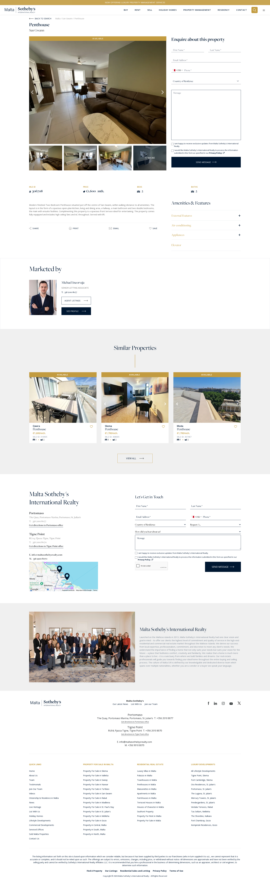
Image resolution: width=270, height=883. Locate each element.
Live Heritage (35, 807)
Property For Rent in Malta (149, 816)
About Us (33, 775)
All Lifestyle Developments (203, 771)
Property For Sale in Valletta (95, 775)
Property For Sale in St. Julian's (97, 811)
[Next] (93, 403)
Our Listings (111, 870)
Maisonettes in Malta (146, 789)
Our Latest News (120, 704)
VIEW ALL (131, 458)
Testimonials (35, 784)
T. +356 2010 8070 (38, 542)
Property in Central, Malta (94, 825)
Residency (224, 10)
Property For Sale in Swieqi (95, 780)
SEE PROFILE (72, 311)
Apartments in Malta (146, 793)
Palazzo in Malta (144, 775)
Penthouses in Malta (146, 784)
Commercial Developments (41, 825)
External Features (206, 215)
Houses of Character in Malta (150, 807)
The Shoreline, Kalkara (201, 816)
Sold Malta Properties (39, 834)
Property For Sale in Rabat (95, 798)
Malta (57, 18)
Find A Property (94, 870)
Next (162, 92)
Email (116, 228)
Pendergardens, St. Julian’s (203, 802)
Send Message (203, 162)
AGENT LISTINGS (72, 300)
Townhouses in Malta (147, 780)
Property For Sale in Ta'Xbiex (96, 789)
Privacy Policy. (216, 153)
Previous (32, 92)
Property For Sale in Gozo (95, 820)
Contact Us (34, 838)
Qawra (36, 426)
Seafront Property (145, 811)
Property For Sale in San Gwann (97, 793)
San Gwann (67, 18)
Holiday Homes (36, 816)
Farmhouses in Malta (146, 798)
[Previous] (32, 403)
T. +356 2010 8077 (69, 292)
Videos (32, 793)
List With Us (136, 704)
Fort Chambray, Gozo (201, 820)
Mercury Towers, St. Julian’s (203, 798)
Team (31, 780)
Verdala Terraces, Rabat (202, 807)
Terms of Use (176, 870)
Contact (241, 10)
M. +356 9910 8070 (38, 558)
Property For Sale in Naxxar (95, 784)
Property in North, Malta (94, 834)
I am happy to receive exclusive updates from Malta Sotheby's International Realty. (206, 145)
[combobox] (177, 70)
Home (32, 771)
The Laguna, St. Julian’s (201, 793)
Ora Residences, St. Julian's (203, 784)
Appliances (206, 235)
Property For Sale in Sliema (95, 771)
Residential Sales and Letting (135, 870)
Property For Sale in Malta (149, 820)
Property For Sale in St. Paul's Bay (98, 807)
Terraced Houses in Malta (149, 802)
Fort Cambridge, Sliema (201, 780)
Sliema (108, 426)
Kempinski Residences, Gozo (204, 825)
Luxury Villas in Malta (146, 771)
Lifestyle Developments (40, 820)
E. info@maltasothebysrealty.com (45, 554)
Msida (180, 426)
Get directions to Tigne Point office (46, 546)
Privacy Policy (160, 870)
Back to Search (43, 18)
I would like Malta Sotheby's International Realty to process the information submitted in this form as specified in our (206, 151)
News (31, 802)
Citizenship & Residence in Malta (44, 798)
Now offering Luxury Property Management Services (135, 2)
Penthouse (39, 429)
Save (155, 228)
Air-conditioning (206, 225)
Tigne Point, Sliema (200, 775)
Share (35, 228)
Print (76, 228)
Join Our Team (35, 789)
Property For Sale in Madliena (96, 802)
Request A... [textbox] (195, 524)
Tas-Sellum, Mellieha (200, 811)
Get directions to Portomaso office (46, 525)
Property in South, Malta (94, 829)
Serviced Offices (36, 829)
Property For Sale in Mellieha (96, 816)
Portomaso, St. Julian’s (201, 789)
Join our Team (151, 704)
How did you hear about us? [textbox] (148, 531)
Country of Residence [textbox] (145, 524)
